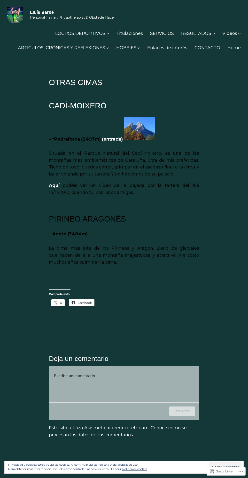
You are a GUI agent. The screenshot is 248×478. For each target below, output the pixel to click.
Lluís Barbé (42, 12)
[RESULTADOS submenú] (213, 33)
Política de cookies (134, 469)
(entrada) (112, 139)
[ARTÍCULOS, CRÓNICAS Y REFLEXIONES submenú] (107, 48)
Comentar (182, 411)
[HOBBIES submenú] (138, 48)
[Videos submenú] (239, 33)
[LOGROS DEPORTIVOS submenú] (108, 33)
